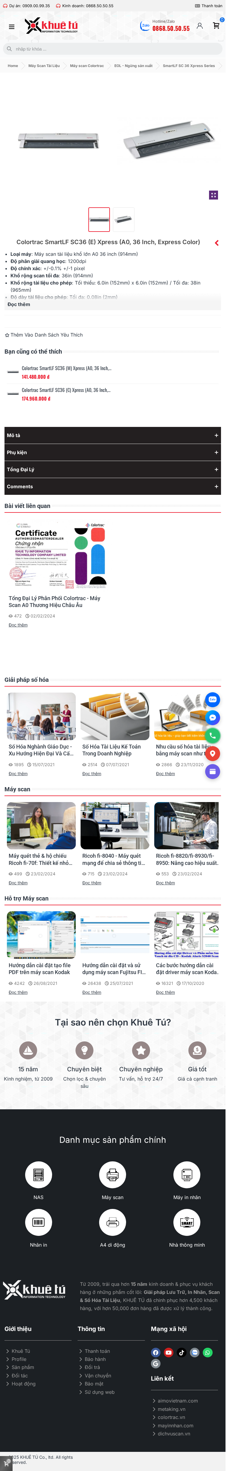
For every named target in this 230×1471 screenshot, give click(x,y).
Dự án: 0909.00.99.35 (29, 5)
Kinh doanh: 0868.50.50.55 (88, 5)
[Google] (156, 1363)
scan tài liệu (59, 254)
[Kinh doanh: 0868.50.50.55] (58, 6)
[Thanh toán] (197, 6)
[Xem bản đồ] (212, 753)
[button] (112, 435)
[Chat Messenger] (212, 717)
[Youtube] (168, 1352)
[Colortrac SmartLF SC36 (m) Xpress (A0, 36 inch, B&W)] (13, 372)
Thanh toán (212, 5)
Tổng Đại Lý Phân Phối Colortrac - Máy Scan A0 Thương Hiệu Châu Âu (54, 601)
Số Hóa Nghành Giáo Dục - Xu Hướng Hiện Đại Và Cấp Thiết (41, 750)
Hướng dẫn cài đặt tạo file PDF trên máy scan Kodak (40, 968)
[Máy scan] (112, 1174)
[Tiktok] (181, 1352)
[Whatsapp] (207, 1352)
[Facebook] (156, 1352)
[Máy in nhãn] (186, 1174)
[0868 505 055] (212, 735)
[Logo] (194, 1352)
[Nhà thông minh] (186, 1222)
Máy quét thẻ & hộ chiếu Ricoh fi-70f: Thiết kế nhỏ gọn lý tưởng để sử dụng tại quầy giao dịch (41, 859)
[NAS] (38, 1174)
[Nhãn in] (38, 1222)
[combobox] (111, 49)
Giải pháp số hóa (26, 679)
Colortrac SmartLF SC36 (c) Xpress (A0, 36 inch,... (66, 390)
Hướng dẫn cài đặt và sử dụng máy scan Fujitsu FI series (112, 969)
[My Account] (200, 25)
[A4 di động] (112, 1222)
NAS (38, 1197)
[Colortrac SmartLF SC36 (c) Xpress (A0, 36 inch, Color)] (216, 242)
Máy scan (17, 789)
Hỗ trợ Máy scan (26, 898)
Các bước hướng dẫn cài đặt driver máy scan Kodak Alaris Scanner (188, 969)
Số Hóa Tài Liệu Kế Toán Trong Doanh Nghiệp (111, 750)
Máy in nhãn (187, 1197)
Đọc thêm (18, 624)
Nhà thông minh (187, 1245)
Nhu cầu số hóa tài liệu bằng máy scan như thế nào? (184, 750)
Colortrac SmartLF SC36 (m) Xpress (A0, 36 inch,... (66, 368)
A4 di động (112, 1245)
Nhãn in (38, 1245)
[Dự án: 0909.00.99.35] (5, 6)
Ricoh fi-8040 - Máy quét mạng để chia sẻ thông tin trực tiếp (113, 859)
